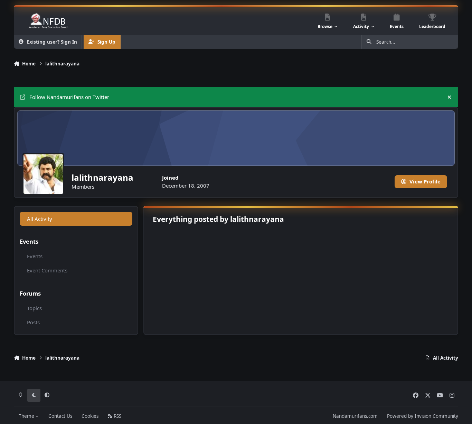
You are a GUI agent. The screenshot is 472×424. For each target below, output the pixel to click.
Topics (34, 308)
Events (35, 256)
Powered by (422, 416)
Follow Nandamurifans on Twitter (69, 96)
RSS (116, 416)
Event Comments (47, 270)
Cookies (90, 416)
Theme (27, 416)
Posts (33, 322)
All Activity (39, 218)
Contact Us (60, 416)
